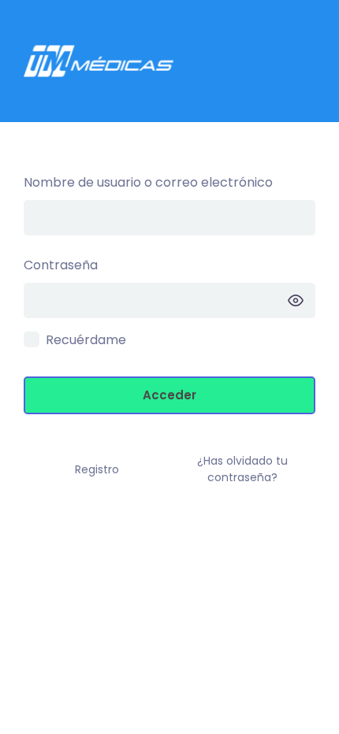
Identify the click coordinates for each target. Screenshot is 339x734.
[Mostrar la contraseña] (295, 300)
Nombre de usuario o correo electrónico (148, 182)
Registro (97, 469)
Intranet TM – (169, 61)
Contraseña (61, 265)
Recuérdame (86, 340)
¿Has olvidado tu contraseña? (242, 469)
